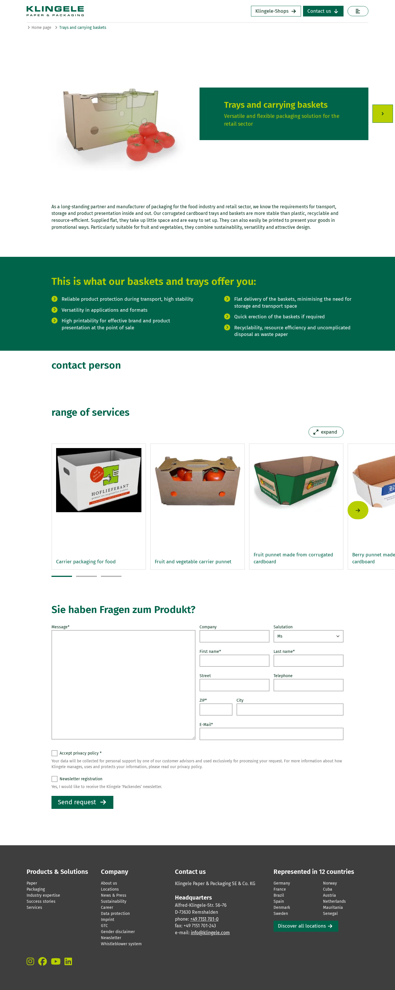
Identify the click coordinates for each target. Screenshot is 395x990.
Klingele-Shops (272, 11)
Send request (77, 802)
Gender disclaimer (118, 931)
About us (109, 883)
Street (205, 675)
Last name (284, 651)
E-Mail (206, 724)
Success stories (41, 901)
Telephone (283, 675)
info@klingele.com (210, 932)
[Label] (358, 11)
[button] (61, 576)
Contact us (319, 11)
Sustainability (113, 901)
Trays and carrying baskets (82, 27)
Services (34, 907)
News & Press (113, 895)
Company (208, 627)
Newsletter (111, 937)
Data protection (115, 913)
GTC (104, 925)
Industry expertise (43, 895)
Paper (32, 883)
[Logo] (99, 11)
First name (210, 651)
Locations (110, 889)
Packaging (36, 889)
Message (60, 627)
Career (107, 907)
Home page (41, 27)
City (240, 700)
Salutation (283, 627)
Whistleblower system (121, 943)
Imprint (107, 919)
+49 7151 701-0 (204, 919)
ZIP (203, 700)
